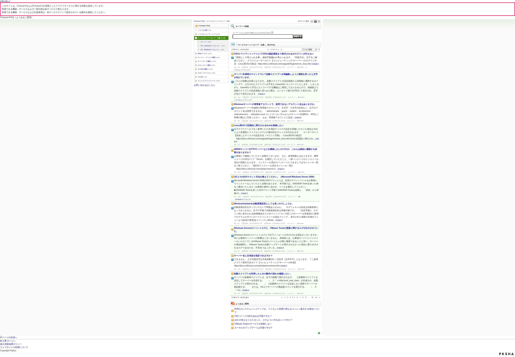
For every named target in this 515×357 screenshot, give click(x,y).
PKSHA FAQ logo (506, 354)
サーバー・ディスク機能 (209, 57)
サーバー (206, 42)
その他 (202, 77)
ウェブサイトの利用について (14, 347)
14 (316, 297)
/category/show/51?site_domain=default (196, 65)
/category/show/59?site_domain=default (196, 69)
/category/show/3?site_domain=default (196, 38)
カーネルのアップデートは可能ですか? (253, 328)
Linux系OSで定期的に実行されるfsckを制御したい (259, 125)
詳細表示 (315, 64)
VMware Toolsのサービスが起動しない (253, 324)
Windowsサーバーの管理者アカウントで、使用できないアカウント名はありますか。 (275, 104)
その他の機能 (205, 69)
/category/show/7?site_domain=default (196, 53)
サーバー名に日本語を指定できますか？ (253, 256)
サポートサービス (206, 73)
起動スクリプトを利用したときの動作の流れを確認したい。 (263, 273)
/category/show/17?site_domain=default (196, 57)
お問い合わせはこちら (204, 85)
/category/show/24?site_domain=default (196, 61)
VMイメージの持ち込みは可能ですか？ (253, 316)
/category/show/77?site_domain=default (196, 81)
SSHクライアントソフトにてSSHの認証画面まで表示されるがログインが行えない (274, 54)
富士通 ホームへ (8, 341)
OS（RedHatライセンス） (212, 50)
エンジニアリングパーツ (209, 81)
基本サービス (205, 53)
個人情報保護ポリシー (10, 344)
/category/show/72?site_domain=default (196, 73)
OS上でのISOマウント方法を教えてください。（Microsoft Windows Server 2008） (275, 177)
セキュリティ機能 (206, 65)
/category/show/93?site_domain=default (196, 34)
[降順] (319, 50)
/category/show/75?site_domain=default (196, 77)
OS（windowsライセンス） (213, 46)
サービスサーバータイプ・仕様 (212, 38)
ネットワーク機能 (207, 61)
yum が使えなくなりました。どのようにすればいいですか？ (263, 320)
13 (312, 297)
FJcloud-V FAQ (199, 21)
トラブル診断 (204, 30)
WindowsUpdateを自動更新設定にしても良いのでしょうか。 (264, 203)
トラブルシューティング (209, 34)
